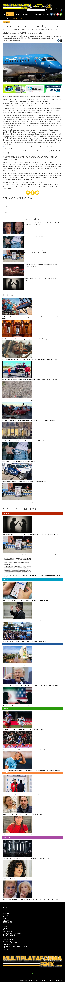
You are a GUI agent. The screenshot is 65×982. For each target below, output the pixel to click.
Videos (5, 928)
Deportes (49, 14)
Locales (18, 14)
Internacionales (38, 14)
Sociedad (5, 918)
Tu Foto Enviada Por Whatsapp (12, 933)
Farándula (7, 18)
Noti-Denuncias (7, 931)
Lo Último (10, 14)
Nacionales (26, 14)
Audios (5, 926)
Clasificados (17, 18)
